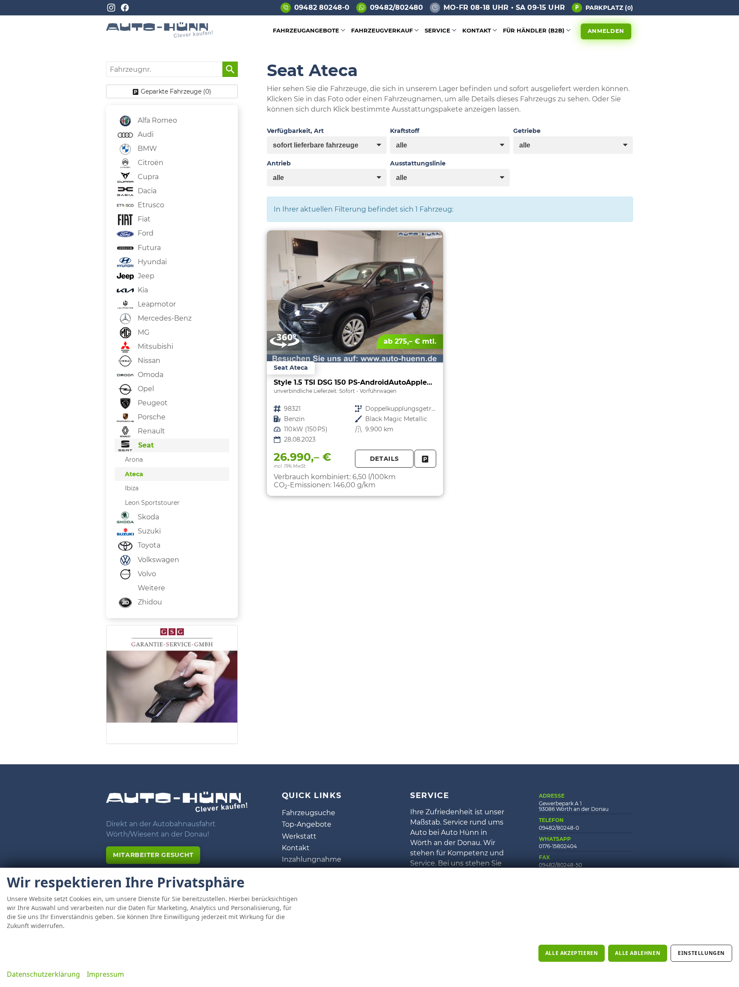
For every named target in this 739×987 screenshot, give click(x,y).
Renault (150, 431)
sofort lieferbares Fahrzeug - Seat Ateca (355, 363)
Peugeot (152, 403)
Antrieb (279, 163)
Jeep (145, 276)
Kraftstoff (404, 131)
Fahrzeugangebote (306, 30)
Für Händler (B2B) (534, 30)
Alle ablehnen (637, 953)
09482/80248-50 (560, 865)
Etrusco (150, 205)
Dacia (146, 191)
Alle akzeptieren (571, 953)
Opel (145, 389)
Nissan (148, 360)
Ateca (134, 474)
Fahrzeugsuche (308, 813)
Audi (145, 134)
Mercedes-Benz (164, 318)
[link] (425, 459)
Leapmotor (156, 304)
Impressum (105, 974)
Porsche (151, 417)
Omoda (149, 375)
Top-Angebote (306, 824)
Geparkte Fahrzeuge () (176, 91)
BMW (146, 148)
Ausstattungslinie (418, 163)
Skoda (147, 517)
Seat (145, 445)
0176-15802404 (558, 846)
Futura (148, 248)
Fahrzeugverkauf (382, 30)
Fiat (143, 219)
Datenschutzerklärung (43, 974)
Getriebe (527, 131)
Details (384, 459)
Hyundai (151, 262)
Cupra (147, 177)
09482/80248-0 (559, 828)
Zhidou (149, 602)
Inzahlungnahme (311, 859)
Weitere (150, 588)
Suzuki (148, 531)
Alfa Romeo (156, 120)
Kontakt (476, 30)
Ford (145, 233)
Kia (142, 290)
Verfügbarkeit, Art (295, 131)
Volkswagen (157, 560)
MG (142, 332)
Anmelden (606, 30)
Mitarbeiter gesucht (153, 855)
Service (437, 30)
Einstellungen (701, 953)
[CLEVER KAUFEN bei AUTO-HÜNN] (159, 35)
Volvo (146, 574)
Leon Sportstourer (152, 503)
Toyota (148, 545)
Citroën (149, 163)
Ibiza (132, 488)
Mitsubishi (154, 346)
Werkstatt (299, 836)
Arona (134, 459)
